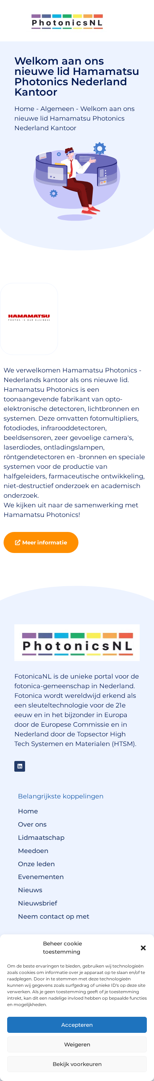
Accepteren (77, 1024)
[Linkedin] (19, 766)
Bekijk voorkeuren (77, 1064)
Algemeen (57, 109)
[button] (143, 947)
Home (24, 109)
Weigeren (77, 1044)
